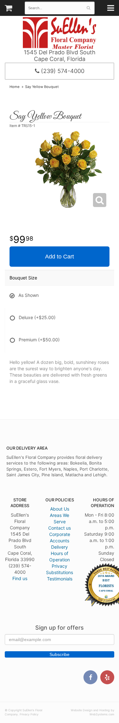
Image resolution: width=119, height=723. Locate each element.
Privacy (59, 566)
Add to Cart (59, 256)
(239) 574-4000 (61, 71)
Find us (19, 578)
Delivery (59, 547)
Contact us (59, 528)
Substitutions (59, 572)
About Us (59, 509)
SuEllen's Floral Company (59, 33)
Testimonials (59, 578)
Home (15, 86)
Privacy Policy (29, 714)
